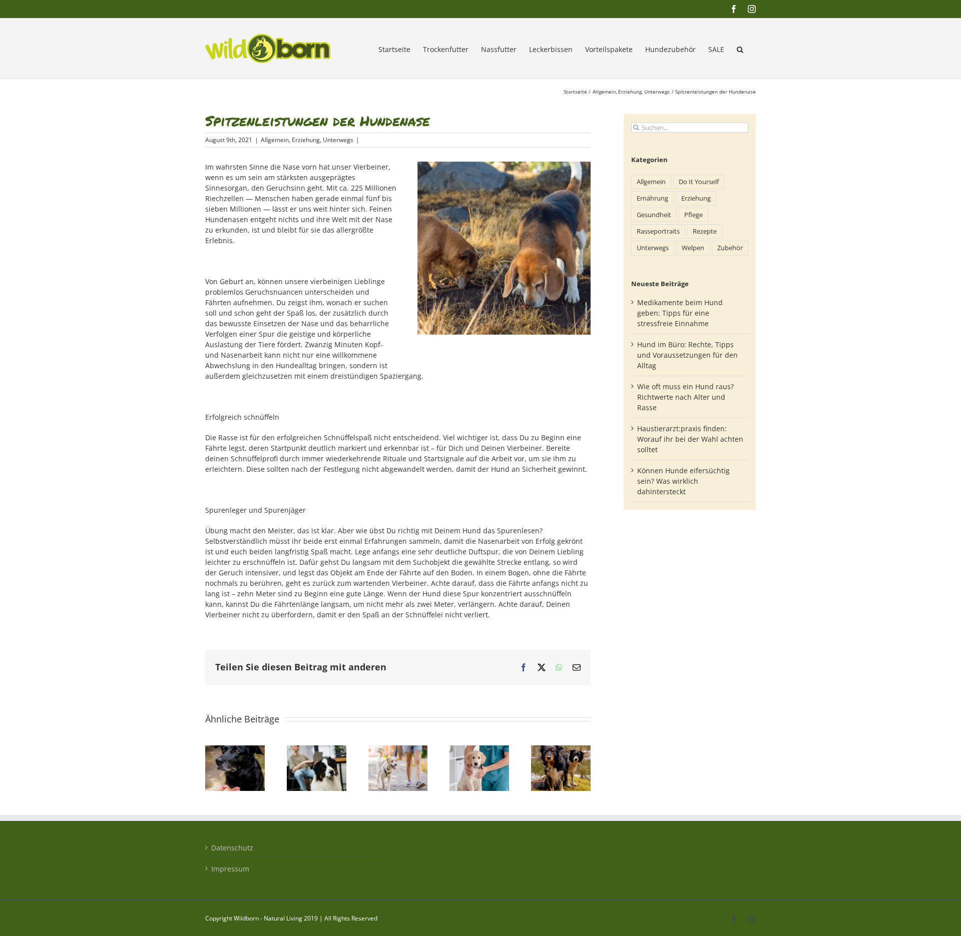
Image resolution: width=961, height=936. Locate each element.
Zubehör (730, 248)
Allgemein (275, 140)
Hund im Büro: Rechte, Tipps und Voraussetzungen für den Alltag (687, 355)
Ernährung (652, 198)
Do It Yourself (699, 182)
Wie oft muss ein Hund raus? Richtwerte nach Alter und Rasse (685, 397)
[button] (740, 49)
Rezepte (705, 231)
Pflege (693, 215)
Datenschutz (232, 847)
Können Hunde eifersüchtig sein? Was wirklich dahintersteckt (683, 481)
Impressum (230, 868)
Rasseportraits (658, 231)
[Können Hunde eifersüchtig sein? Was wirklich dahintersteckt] (561, 750)
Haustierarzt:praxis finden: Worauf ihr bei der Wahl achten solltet (690, 439)
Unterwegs (338, 140)
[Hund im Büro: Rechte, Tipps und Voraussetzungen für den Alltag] (316, 750)
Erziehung (306, 140)
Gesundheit (654, 215)
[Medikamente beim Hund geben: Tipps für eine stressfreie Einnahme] (235, 750)
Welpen (693, 248)
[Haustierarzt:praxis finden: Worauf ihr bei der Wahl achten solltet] (479, 750)
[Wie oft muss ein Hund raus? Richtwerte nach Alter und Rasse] (398, 750)
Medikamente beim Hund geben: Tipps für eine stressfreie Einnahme (680, 313)
